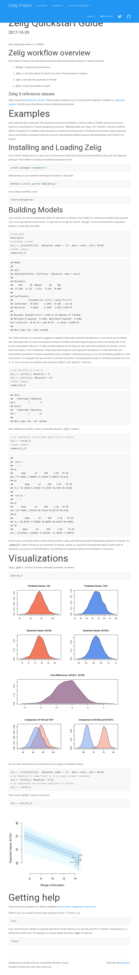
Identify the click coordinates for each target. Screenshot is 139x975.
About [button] (90, 16)
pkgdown (125, 962)
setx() (62, 362)
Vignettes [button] (57, 5)
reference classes (36, 100)
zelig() (85, 222)
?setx (14, 921)
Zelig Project (20, 5)
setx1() (76, 362)
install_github (31, 184)
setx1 (23, 378)
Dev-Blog (108, 16)
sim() (67, 429)
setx (22, 374)
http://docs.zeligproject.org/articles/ (78, 906)
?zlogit (15, 941)
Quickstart (42, 5)
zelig (23, 245)
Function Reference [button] (79, 5)
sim (22, 441)
